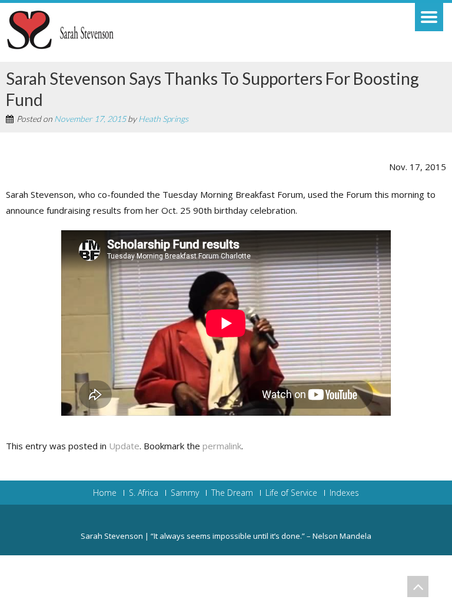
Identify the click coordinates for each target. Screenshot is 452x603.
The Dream (232, 493)
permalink (221, 446)
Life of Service (291, 493)
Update (124, 446)
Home (105, 493)
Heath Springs (163, 119)
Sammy (185, 493)
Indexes (344, 493)
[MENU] (429, 17)
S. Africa (143, 493)
